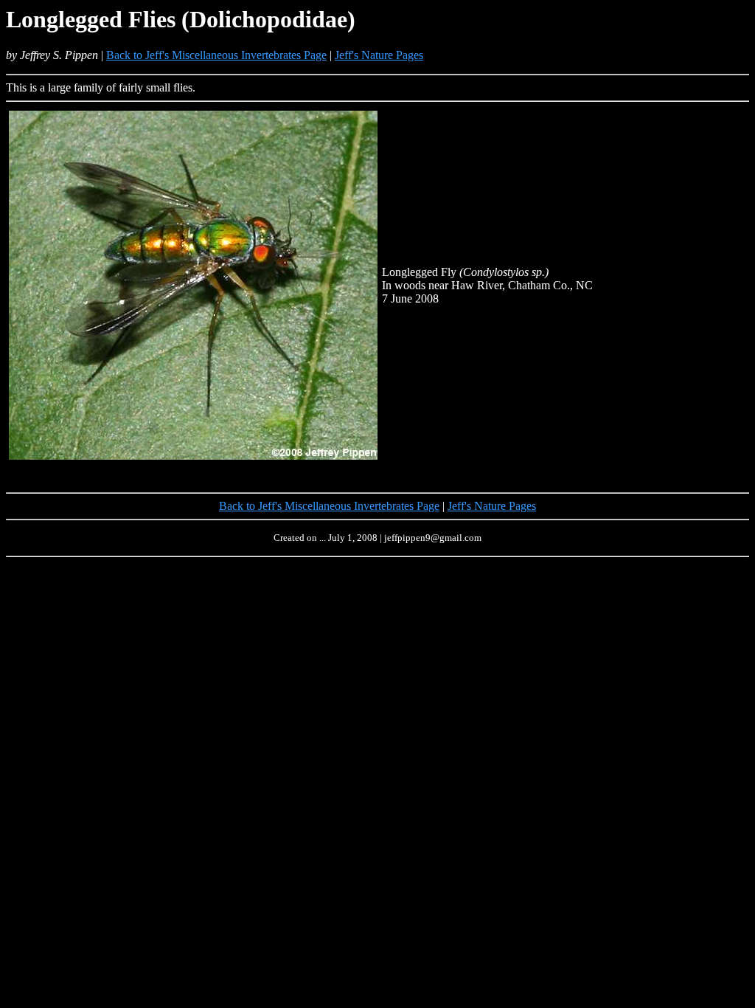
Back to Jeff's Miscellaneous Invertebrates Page (216, 55)
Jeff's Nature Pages (379, 55)
